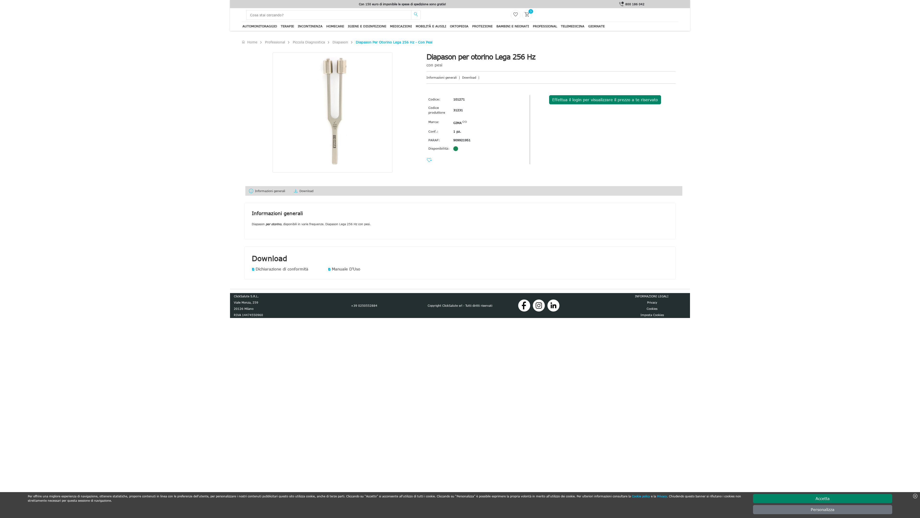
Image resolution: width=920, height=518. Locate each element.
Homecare (335, 26)
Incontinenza (310, 26)
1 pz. (457, 131)
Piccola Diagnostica (309, 42)
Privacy (662, 496)
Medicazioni (401, 26)
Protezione (482, 26)
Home (249, 42)
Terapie (287, 26)
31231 (458, 110)
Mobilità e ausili (431, 26)
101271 (459, 99)
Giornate (596, 26)
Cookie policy (641, 496)
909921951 (462, 140)
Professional (545, 26)
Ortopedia (459, 26)
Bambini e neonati (512, 26)
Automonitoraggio (259, 26)
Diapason (340, 42)
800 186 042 (634, 4)
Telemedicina (572, 26)
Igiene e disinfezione (367, 26)
